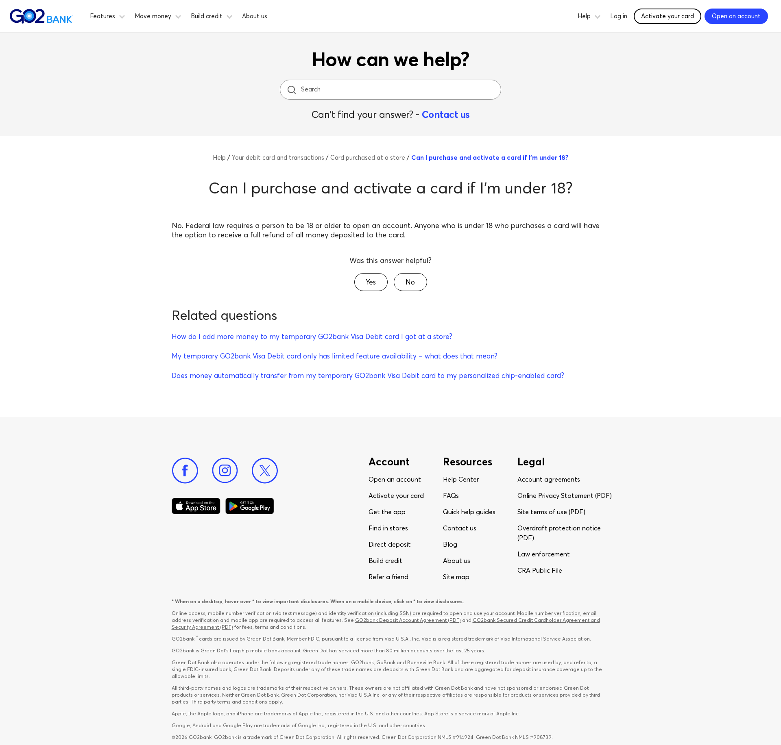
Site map (456, 577)
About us (254, 16)
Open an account (395, 479)
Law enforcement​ (543, 554)
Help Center (461, 479)
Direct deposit (390, 544)
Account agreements (548, 479)
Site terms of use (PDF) (551, 512)
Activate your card (667, 16)
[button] (122, 15)
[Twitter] (265, 471)
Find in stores (388, 528)
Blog (450, 544)
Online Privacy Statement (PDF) (564, 495)
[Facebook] (185, 471)
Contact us (446, 114)
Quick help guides (469, 512)
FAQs (451, 495)
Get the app (387, 512)
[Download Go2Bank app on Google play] (249, 506)
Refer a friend (388, 577)
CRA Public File (539, 570)
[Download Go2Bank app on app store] (196, 506)
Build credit (385, 560)
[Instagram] (225, 471)
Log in (618, 16)
